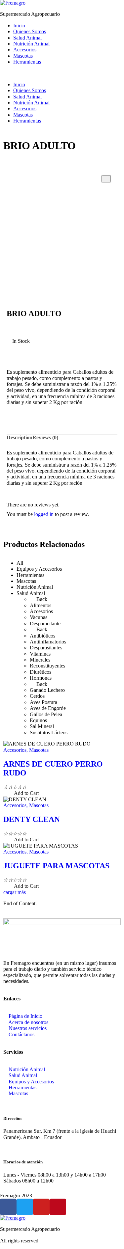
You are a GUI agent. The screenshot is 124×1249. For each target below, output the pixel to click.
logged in (44, 514)
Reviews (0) (45, 437)
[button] (62, 73)
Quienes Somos (29, 31)
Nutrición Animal (31, 43)
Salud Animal (27, 38)
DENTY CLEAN (31, 819)
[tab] (19, 438)
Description (19, 437)
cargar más (14, 892)
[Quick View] (10, 793)
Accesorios (24, 49)
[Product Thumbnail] (106, 178)
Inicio (19, 25)
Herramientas (27, 62)
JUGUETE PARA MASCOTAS (56, 865)
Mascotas (23, 56)
